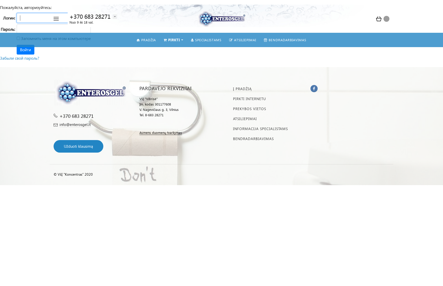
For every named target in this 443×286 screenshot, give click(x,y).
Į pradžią (242, 88)
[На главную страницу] (221, 18)
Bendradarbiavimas (253, 138)
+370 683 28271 (89, 16)
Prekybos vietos (249, 108)
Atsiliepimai (245, 118)
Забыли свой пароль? (19, 58)
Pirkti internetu (249, 98)
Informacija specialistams (260, 128)
